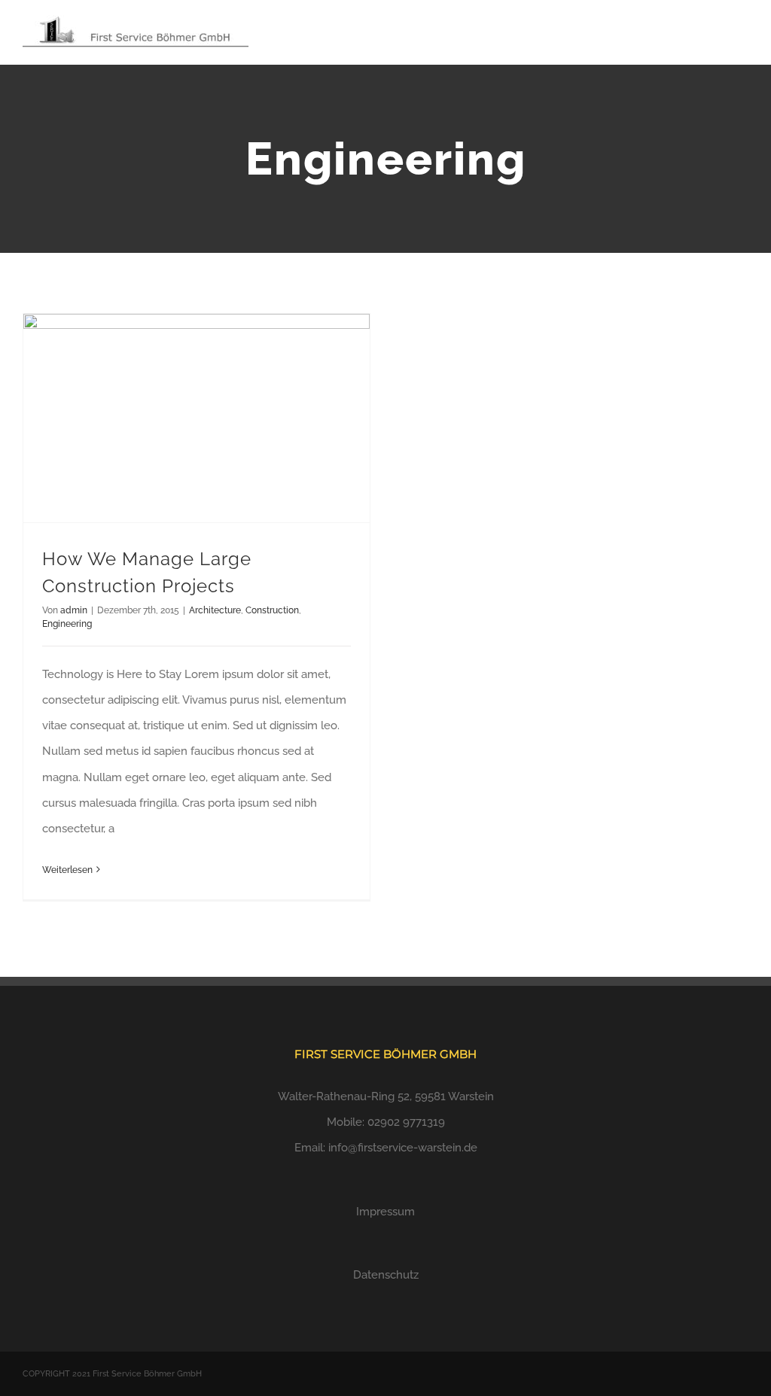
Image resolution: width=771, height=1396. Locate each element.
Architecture (215, 610)
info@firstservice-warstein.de (402, 1147)
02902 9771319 (406, 1122)
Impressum (385, 1211)
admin (73, 610)
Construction (272, 610)
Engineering (67, 624)
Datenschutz (386, 1275)
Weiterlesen (67, 870)
